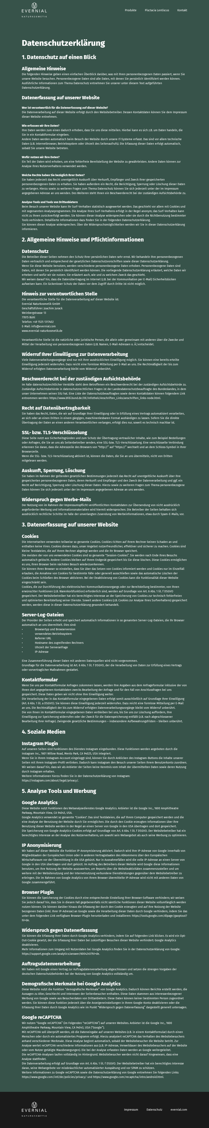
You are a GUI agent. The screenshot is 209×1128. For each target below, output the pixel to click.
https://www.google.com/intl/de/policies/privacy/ (54, 1077)
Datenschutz (154, 1109)
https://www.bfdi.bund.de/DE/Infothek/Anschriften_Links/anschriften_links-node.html (104, 398)
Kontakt (182, 10)
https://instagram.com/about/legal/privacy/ (50, 780)
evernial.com (179, 1109)
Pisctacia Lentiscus (157, 10)
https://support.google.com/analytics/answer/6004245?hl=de (60, 954)
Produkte (131, 10)
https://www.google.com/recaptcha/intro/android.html (128, 1077)
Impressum (131, 1109)
